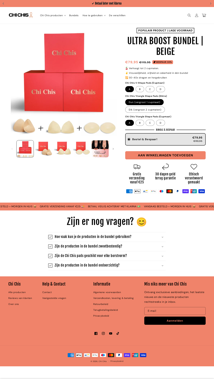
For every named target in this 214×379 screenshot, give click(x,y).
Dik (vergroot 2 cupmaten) (145, 109)
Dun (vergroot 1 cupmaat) (144, 102)
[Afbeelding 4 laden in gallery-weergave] (81, 148)
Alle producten (17, 292)
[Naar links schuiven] (12, 149)
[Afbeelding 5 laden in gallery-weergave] (100, 148)
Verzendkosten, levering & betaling (113, 298)
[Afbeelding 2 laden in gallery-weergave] (43, 148)
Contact (47, 292)
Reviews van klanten (20, 298)
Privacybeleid (101, 315)
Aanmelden (175, 320)
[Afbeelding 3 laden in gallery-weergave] (62, 148)
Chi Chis (103, 361)
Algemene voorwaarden (107, 292)
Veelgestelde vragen (54, 298)
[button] (52, 15)
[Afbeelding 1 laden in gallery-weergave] (25, 148)
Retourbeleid (100, 304)
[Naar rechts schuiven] (113, 149)
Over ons (13, 304)
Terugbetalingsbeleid (105, 309)
